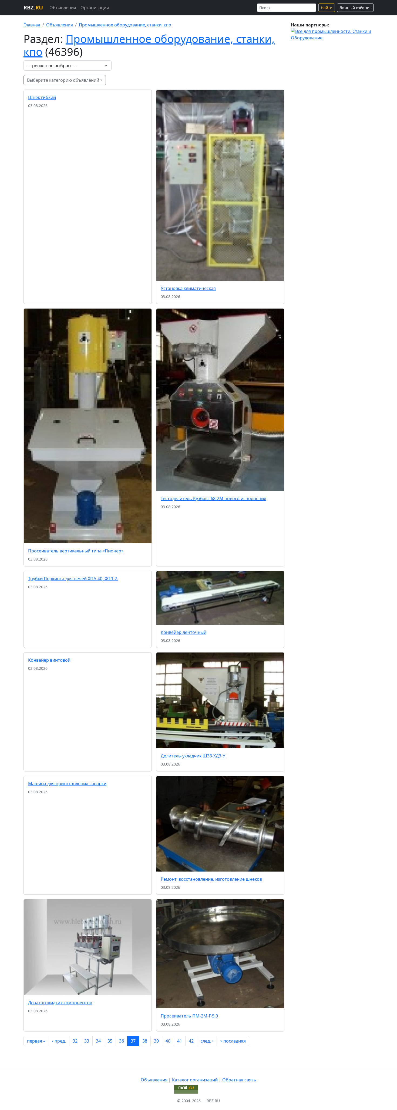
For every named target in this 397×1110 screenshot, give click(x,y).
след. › (206, 1041)
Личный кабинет (355, 7)
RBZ (33, 7)
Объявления (62, 8)
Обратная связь (239, 1080)
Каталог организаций (195, 1080)
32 (75, 1041)
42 (191, 1041)
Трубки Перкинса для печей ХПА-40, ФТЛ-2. (73, 579)
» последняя (233, 1041)
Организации (94, 8)
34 (98, 1041)
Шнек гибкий (42, 97)
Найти (326, 7)
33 (86, 1041)
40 (168, 1041)
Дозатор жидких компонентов (60, 1003)
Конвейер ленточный (183, 632)
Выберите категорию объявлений (63, 80)
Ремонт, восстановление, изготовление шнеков (211, 879)
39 (156, 1041)
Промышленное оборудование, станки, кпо (125, 25)
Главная (31, 25)
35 (109, 1041)
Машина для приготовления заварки (67, 784)
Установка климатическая (188, 288)
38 (144, 1041)
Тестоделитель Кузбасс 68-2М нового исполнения (213, 498)
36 (121, 1041)
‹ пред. (59, 1041)
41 (179, 1041)
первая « (36, 1041)
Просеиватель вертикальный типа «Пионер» (75, 551)
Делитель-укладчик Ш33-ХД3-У (193, 756)
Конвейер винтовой (49, 660)
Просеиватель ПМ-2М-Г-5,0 (189, 1016)
